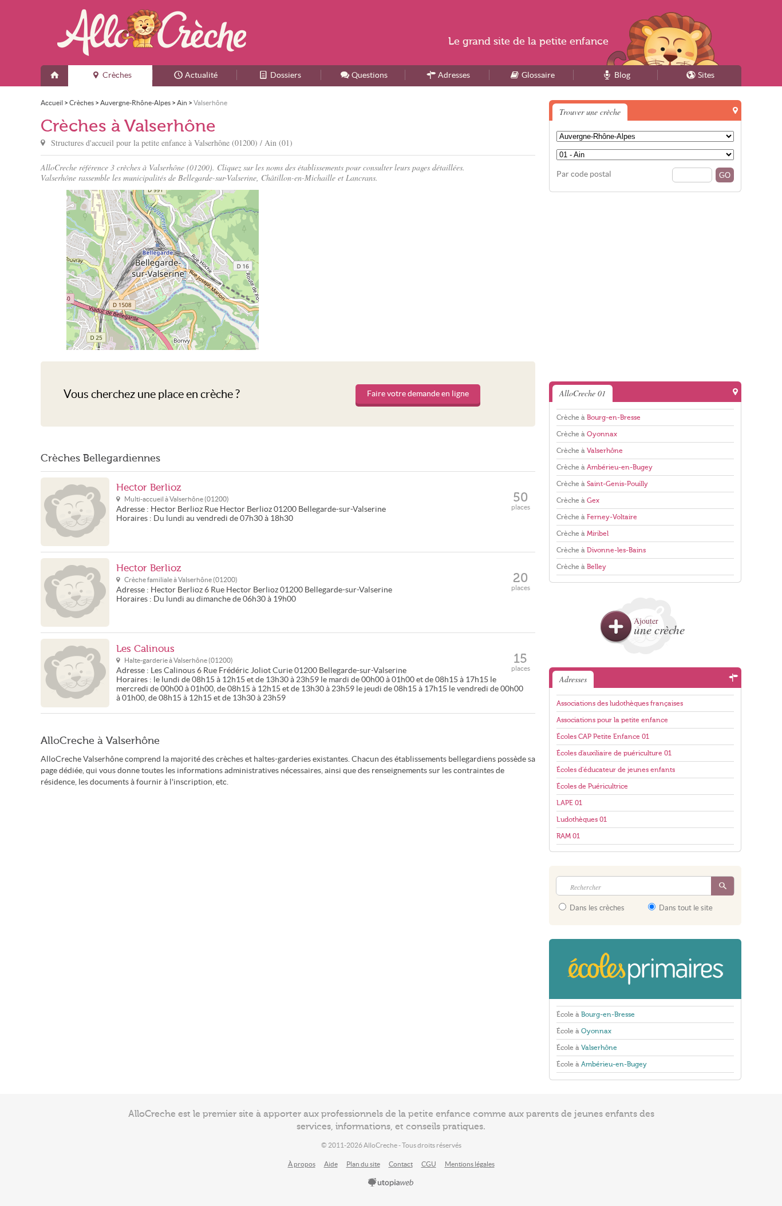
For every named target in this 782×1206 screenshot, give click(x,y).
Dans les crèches (596, 907)
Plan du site (363, 1164)
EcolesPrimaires (645, 969)
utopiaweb (391, 1183)
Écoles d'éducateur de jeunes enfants (615, 770)
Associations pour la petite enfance (612, 720)
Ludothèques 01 (581, 819)
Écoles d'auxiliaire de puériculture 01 (614, 753)
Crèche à (598, 417)
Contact (401, 1164)
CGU (428, 1164)
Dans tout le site (685, 907)
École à (595, 1014)
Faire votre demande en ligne (418, 393)
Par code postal (583, 174)
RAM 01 (568, 836)
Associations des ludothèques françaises (619, 703)
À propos (301, 1164)
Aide (331, 1164)
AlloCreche (151, 32)
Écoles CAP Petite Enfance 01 (602, 737)
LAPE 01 (569, 803)
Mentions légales (470, 1164)
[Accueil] (54, 75)
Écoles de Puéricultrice (592, 786)
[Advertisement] (413, 270)
